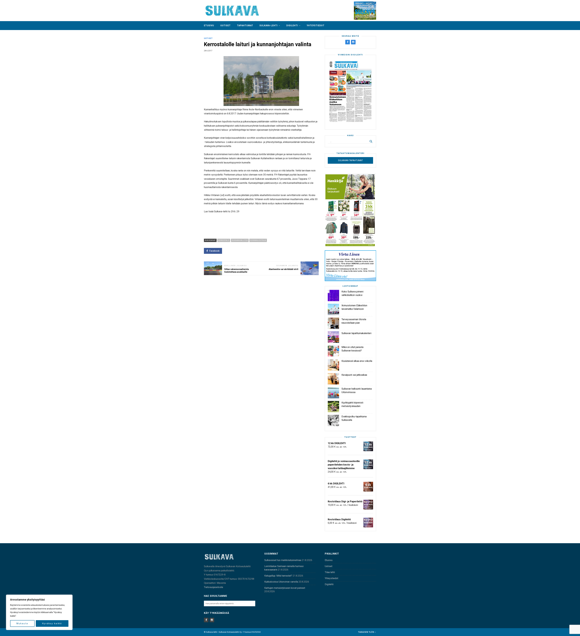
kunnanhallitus (240, 240)
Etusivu (209, 25)
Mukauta (22, 623)
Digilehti (292, 25)
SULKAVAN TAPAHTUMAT (350, 160)
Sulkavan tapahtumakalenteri (356, 333)
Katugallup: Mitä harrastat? (278, 575)
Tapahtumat (245, 25)
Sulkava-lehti (268, 25)
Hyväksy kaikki (52, 623)
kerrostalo (223, 240)
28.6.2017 (208, 50)
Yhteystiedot (315, 25)
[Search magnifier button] (371, 141)
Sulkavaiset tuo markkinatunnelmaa (282, 560)
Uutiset (225, 25)
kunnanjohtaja (258, 240)
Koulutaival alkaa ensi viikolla (357, 361)
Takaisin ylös (366, 632)
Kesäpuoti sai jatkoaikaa (354, 374)
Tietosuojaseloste (213, 587)
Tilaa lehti (330, 572)
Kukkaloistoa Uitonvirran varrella (281, 581)
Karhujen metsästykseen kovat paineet (284, 588)
